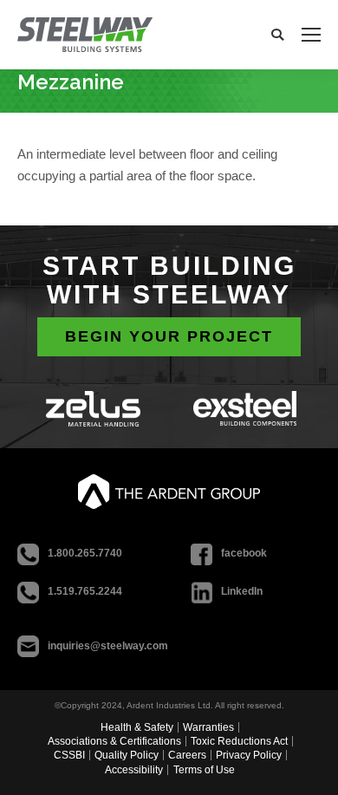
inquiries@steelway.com (108, 646)
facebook (244, 553)
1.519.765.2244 (85, 591)
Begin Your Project (169, 336)
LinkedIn (242, 591)
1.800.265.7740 (85, 553)
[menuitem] (139, 727)
